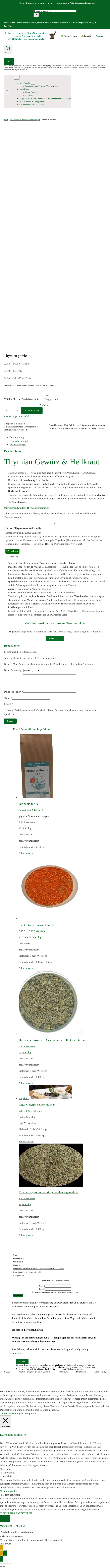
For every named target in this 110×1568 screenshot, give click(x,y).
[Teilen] (7, 1563)
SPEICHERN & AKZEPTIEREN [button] (16, 1513)
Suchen (22, 1362)
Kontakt (87, 36)
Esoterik (60, 428)
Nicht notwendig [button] (8, 1491)
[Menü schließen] (16, 77)
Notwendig (9, 1472)
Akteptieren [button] (30, 1413)
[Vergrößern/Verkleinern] (1, 1563)
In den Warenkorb (32, 410)
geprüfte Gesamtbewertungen (34, 816)
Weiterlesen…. (55, 638)
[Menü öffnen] (7, 91)
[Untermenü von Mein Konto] (31, 89)
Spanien (100, 428)
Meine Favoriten (70, 36)
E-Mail (8, 704)
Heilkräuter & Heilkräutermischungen (25, 120)
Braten (93, 428)
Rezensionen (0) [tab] (18, 444)
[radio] (51, 395)
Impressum (63, 1372)
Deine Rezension (13, 691)
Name (8, 698)
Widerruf (16, 1265)
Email (41, 1289)
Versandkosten (31, 840)
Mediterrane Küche (82, 428)
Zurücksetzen (46, 405)
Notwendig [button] (5, 1469)
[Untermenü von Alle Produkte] (33, 83)
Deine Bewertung (13, 670)
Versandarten (18, 1262)
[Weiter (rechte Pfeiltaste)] (4, 1566)
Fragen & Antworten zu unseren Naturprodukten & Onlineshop (38, 1268)
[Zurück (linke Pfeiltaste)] (1, 1566)
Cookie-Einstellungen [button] (12, 1413)
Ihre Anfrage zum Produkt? (18, 416)
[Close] (5, 1518)
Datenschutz (81, 1372)
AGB (15, 1255)
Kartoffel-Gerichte (71, 425)
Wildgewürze (85, 425)
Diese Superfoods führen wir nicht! (27, 1272)
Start (6, 120)
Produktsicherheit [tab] (19, 441)
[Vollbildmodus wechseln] (4, 1563)
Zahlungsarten (18, 1258)
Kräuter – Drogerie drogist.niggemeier (34, 1372)
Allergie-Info (18, 1275)
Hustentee (69, 428)
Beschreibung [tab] (17, 437)
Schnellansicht (26, 853)
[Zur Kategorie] (36, 15)
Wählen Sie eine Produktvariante (21, 399)
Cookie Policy (100, 1372)
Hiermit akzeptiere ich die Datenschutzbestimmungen (56, 1292)
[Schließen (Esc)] (10, 1563)
